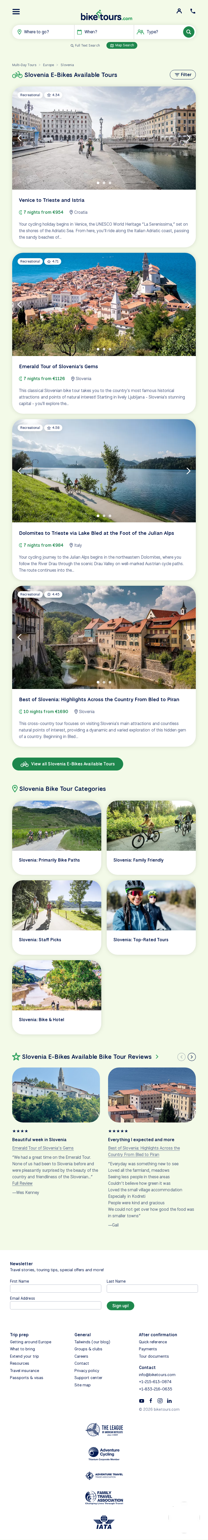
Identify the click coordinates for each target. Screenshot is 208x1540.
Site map (82, 1385)
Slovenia (67, 65)
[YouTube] (141, 1400)
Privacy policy (86, 1370)
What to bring (22, 1349)
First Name (19, 1281)
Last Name (116, 1281)
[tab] (98, 183)
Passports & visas (26, 1377)
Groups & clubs (88, 1349)
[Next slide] (192, 1057)
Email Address (22, 1298)
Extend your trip (24, 1356)
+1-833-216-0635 (155, 1389)
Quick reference (153, 1342)
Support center (88, 1377)
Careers (81, 1356)
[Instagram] (160, 1400)
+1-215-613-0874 (155, 1381)
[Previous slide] (181, 1057)
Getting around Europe (30, 1342)
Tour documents (154, 1356)
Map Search (124, 45)
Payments (148, 1349)
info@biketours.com (157, 1374)
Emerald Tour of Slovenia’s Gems (43, 1148)
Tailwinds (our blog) (92, 1342)
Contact (81, 1363)
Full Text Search (87, 45)
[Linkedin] (169, 1400)
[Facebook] (151, 1400)
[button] (16, 11)
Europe (48, 65)
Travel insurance (24, 1370)
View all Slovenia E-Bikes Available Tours (72, 764)
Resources (19, 1363)
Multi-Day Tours (24, 65)
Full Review (22, 1183)
